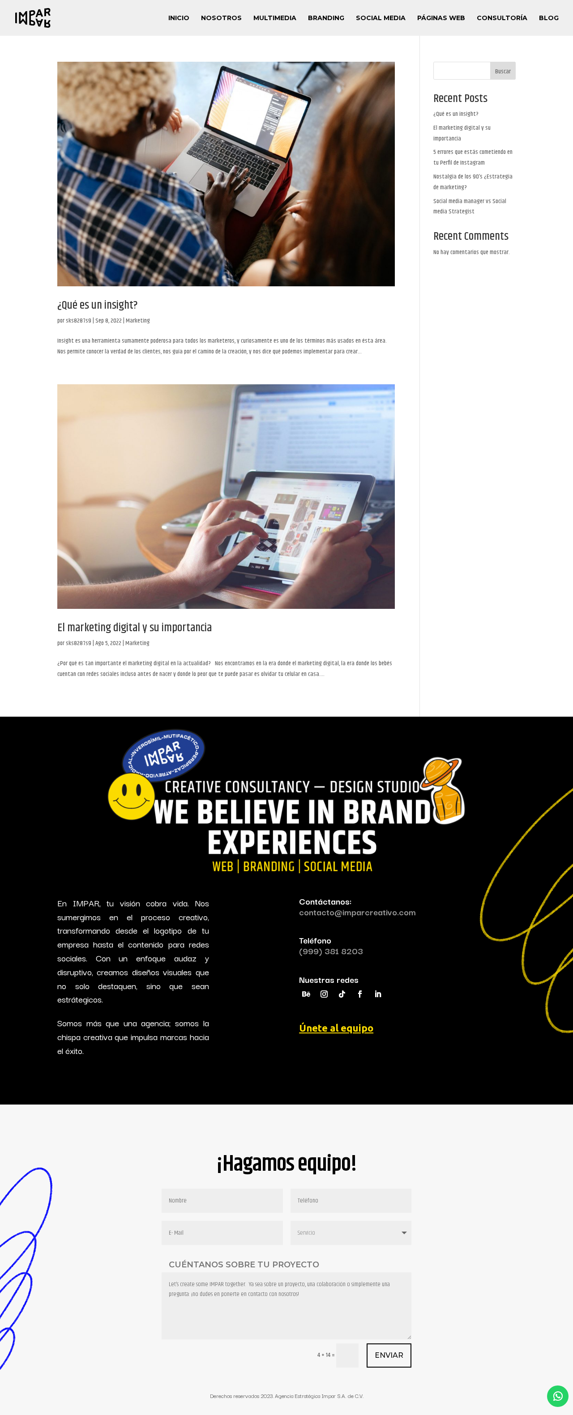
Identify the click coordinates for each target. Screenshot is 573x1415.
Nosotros (221, 18)
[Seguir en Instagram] (324, 994)
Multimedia (274, 18)
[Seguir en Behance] (306, 994)
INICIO (178, 18)
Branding (326, 18)
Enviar (389, 1355)
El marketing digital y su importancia (134, 628)
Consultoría (502, 18)
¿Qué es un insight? (97, 305)
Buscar (503, 71)
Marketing (138, 321)
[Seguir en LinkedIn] (378, 994)
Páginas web (441, 18)
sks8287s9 (78, 321)
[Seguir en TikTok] (342, 994)
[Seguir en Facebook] (360, 994)
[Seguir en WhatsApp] (558, 1396)
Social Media (381, 18)
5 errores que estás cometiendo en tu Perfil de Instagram (473, 157)
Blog (549, 18)
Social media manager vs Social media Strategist (469, 206)
